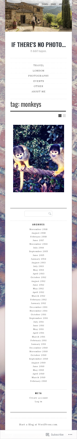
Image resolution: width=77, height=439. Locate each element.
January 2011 (38, 344)
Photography (33, 4)
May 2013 (38, 270)
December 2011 (38, 307)
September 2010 (38, 358)
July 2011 (38, 322)
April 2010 (38, 373)
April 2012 (38, 292)
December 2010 (39, 347)
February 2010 (38, 381)
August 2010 (38, 362)
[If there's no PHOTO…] (38, 16)
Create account (38, 398)
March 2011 (38, 336)
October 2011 (38, 314)
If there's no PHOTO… (38, 44)
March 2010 (38, 377)
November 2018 (38, 229)
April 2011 (38, 333)
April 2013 (38, 273)
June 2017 (38, 240)
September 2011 (38, 318)
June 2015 (38, 255)
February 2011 (39, 340)
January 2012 (38, 303)
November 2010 (39, 351)
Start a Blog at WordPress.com (38, 424)
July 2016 (38, 247)
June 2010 (38, 366)
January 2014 (38, 259)
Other (53, 4)
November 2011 (38, 310)
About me (63, 4)
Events (45, 4)
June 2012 (38, 285)
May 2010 (38, 370)
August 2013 (39, 262)
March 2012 (38, 296)
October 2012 (38, 277)
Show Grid (60, 115)
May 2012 (38, 288)
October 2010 (38, 355)
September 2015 (38, 251)
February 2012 (38, 299)
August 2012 (38, 281)
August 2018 (39, 233)
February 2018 (38, 236)
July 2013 (38, 266)
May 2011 (38, 329)
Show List (64, 115)
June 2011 (38, 325)
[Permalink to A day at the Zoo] (38, 158)
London (20, 4)
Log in (38, 401)
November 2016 (39, 244)
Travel (11, 4)
